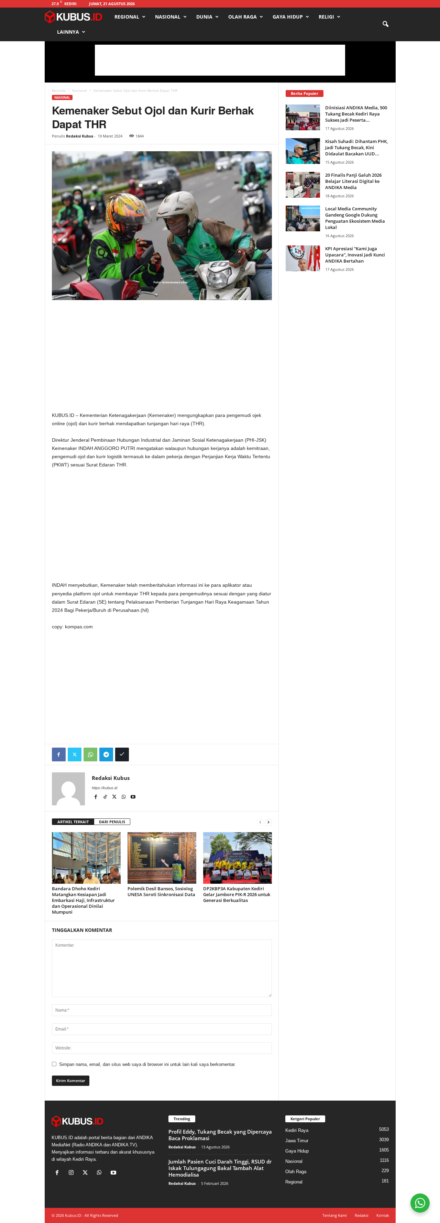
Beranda (59, 90)
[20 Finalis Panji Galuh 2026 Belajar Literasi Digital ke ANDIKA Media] (303, 185)
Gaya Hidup (288, 16)
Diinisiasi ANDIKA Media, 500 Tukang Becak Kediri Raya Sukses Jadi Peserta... (356, 113)
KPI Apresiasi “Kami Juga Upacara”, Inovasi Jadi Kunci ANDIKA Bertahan (355, 254)
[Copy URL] (122, 754)
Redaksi (361, 1215)
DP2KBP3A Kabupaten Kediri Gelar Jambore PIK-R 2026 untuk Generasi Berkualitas (236, 894)
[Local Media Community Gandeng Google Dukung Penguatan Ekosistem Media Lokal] (303, 218)
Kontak (382, 1215)
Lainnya (68, 32)
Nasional (167, 16)
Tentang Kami (334, 1215)
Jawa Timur (296, 1140)
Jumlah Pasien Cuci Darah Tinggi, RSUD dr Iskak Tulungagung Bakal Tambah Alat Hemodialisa (220, 1168)
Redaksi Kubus (79, 136)
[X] (115, 797)
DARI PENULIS (112, 821)
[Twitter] (74, 754)
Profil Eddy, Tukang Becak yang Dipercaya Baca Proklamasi (220, 1135)
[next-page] (268, 822)
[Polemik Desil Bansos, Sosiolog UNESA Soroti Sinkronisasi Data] (162, 858)
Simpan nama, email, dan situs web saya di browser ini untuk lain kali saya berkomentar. (147, 1064)
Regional (126, 16)
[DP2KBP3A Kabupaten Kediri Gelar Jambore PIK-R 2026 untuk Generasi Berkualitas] (237, 858)
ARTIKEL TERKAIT (73, 821)
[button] (385, 24)
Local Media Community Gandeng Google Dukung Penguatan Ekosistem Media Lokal (355, 218)
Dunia (204, 16)
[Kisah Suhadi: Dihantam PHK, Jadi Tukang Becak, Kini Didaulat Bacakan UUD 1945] (303, 151)
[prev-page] (260, 822)
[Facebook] (59, 754)
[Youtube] (133, 797)
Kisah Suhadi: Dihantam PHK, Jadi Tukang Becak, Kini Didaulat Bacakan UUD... (356, 147)
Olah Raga (242, 16)
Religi (326, 16)
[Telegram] (106, 754)
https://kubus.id (104, 788)
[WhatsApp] (90, 754)
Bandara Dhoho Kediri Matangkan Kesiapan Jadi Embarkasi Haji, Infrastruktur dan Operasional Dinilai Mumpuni (83, 900)
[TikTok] (105, 797)
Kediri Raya (296, 1130)
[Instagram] (73, 1173)
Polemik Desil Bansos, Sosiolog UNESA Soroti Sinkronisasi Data (161, 891)
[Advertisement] (220, 60)
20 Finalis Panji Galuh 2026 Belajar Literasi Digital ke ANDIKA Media (353, 181)
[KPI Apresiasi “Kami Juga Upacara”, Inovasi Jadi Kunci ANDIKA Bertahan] (303, 258)
